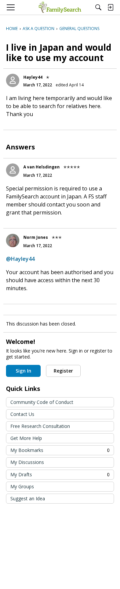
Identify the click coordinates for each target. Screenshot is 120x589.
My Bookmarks (60, 450)
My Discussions (27, 462)
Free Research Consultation (40, 426)
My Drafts (60, 474)
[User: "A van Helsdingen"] (12, 170)
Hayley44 (32, 77)
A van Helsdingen (41, 167)
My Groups (22, 486)
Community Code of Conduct (41, 402)
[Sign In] (110, 7)
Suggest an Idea (27, 498)
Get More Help (26, 438)
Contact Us (22, 414)
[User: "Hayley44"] (12, 80)
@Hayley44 (20, 258)
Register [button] (63, 371)
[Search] (98, 7)
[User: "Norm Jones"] (12, 240)
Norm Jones (35, 237)
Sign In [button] (23, 371)
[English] (60, 7)
